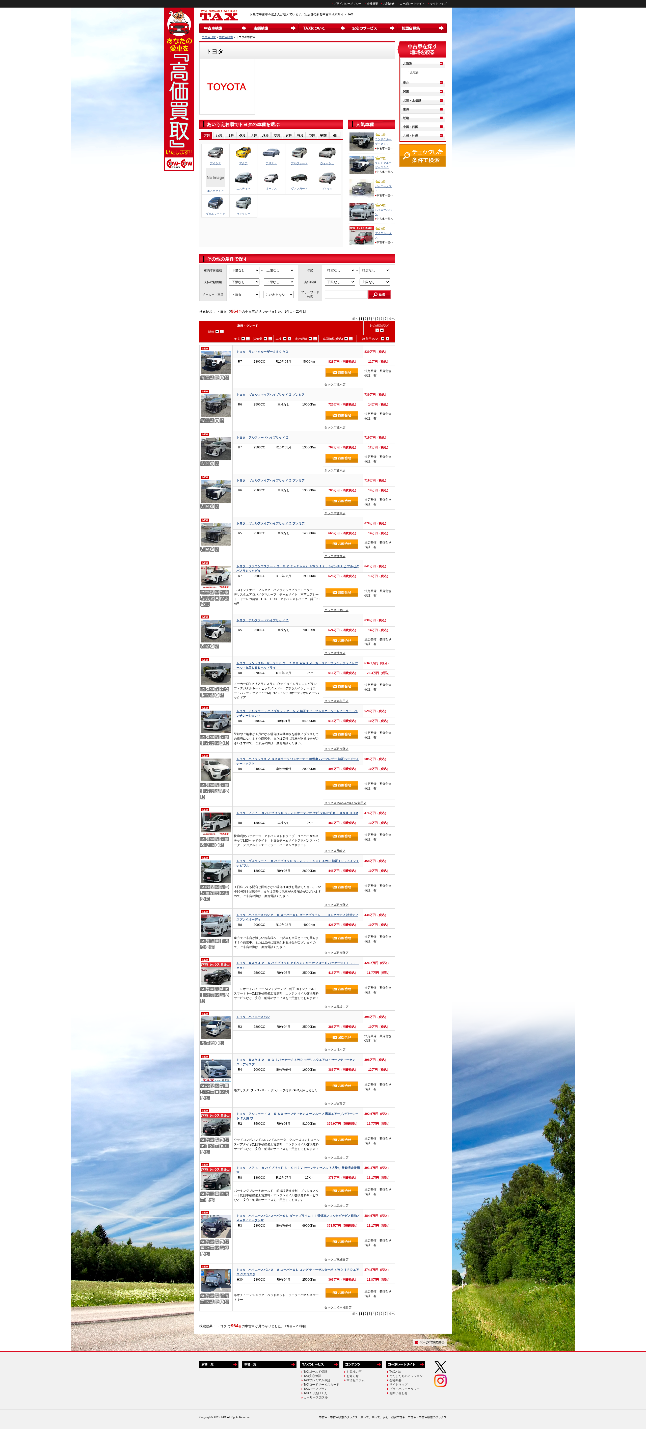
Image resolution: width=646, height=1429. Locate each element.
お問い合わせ (398, 1393)
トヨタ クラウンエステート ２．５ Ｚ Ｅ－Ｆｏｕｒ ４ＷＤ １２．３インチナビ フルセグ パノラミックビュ (297, 568)
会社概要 (372, 3)
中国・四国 (410, 127)
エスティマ (243, 188)
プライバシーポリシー (348, 3)
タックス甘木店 (334, 384)
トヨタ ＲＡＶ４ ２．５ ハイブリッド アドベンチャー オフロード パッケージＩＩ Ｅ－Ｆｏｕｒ (297, 965)
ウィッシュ (327, 163)
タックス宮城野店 (336, 1259)
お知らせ (352, 1376)
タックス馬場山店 (336, 1007)
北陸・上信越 (412, 100)
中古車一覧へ (384, 148)
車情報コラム (355, 1380)
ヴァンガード (299, 188)
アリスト (271, 163)
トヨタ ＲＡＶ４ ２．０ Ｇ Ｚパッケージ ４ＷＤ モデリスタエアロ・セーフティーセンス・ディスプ (295, 1062)
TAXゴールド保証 (315, 1371)
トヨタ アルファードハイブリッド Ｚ (262, 437)
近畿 (406, 118)
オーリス (271, 188)
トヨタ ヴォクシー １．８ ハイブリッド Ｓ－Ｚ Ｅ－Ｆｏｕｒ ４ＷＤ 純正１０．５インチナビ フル (297, 863)
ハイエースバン (383, 212)
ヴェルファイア (215, 213)
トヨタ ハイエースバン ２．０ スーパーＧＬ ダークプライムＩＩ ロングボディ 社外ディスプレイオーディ (297, 917)
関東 (406, 91)
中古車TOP (209, 37)
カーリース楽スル (316, 1397)
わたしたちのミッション (406, 1376)
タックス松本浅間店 (338, 1307)
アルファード (299, 163)
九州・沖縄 (410, 136)
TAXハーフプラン (315, 1389)
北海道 (407, 63)
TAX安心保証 (312, 1376)
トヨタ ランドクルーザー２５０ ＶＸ (262, 352)
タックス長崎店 (334, 851)
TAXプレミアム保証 (317, 1380)
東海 (406, 109)
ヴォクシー (243, 213)
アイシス (215, 163)
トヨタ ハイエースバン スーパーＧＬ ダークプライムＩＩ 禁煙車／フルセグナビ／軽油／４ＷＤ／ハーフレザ (298, 1218)
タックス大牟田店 (336, 701)
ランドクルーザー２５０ (383, 141)
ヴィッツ (327, 188)
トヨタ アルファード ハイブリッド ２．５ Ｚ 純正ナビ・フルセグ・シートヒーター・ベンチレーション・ (297, 713)
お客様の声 (354, 1371)
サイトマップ (438, 3)
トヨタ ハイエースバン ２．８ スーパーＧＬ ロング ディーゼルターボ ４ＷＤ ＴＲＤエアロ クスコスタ (297, 1272)
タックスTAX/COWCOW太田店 (345, 803)
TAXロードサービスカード (321, 1384)
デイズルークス (383, 235)
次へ (391, 318)
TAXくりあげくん (315, 1393)
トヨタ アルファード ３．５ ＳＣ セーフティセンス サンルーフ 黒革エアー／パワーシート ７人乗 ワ (297, 1116)
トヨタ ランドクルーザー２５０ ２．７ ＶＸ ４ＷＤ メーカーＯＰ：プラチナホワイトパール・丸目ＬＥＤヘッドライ (297, 665)
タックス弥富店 (334, 1104)
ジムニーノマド (383, 188)
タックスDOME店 (336, 610)
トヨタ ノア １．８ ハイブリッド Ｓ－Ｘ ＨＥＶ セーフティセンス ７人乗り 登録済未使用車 (298, 1170)
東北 (406, 83)
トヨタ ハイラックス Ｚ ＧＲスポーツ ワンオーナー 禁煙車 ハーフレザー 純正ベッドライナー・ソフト (297, 761)
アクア (243, 163)
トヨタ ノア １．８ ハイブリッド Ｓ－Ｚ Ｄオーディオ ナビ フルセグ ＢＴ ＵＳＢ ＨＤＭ (297, 813)
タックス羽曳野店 (336, 749)
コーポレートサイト (412, 3)
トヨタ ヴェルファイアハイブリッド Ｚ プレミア (270, 394)
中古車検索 (226, 37)
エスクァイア (215, 190)
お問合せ (388, 3)
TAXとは (395, 1371)
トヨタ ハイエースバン (253, 1017)
